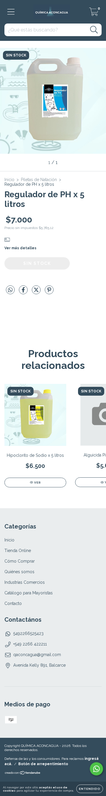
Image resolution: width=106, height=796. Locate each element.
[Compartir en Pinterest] (49, 292)
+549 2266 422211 (30, 644)
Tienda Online (17, 550)
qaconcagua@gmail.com (37, 654)
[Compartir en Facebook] (24, 292)
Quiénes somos (19, 571)
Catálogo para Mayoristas (28, 593)
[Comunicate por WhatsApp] (96, 768)
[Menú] (11, 11)
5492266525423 (28, 633)
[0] (94, 13)
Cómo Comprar (19, 561)
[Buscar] (94, 30)
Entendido (89, 788)
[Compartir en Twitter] (37, 292)
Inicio (9, 179)
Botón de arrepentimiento (43, 764)
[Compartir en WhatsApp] (10, 290)
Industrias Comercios (24, 582)
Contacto (13, 603)
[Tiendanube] (22, 774)
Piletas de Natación (39, 179)
